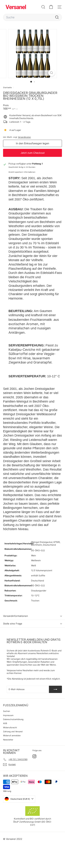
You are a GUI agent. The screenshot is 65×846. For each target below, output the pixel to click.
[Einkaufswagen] (51, 7)
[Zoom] (51, 72)
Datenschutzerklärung (13, 719)
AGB (5, 723)
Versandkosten (24, 137)
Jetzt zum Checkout (33, 152)
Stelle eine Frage (12, 623)
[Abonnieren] (55, 689)
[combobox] (32, 17)
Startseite (7, 87)
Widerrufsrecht (10, 727)
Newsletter (8, 739)
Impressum (8, 715)
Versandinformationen (15, 615)
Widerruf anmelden (12, 735)
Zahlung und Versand (13, 731)
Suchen (6, 711)
